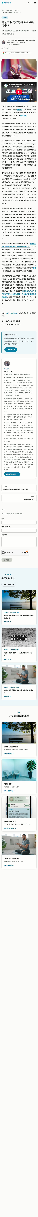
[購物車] (31, 3)
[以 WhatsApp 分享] (3, 48)
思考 (34, 268)
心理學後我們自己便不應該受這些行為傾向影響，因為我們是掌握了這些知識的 (18, 294)
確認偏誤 (23, 116)
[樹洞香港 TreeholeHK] (6, 3)
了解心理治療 (11, 349)
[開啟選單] (35, 3)
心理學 (17, 10)
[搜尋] (28, 3)
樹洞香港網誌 (9, 10)
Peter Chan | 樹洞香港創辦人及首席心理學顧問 (21, 40)
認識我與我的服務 (11, 474)
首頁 (2, 10)
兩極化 (19, 109)
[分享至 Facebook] (7, 48)
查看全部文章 (8, 584)
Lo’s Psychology (12, 313)
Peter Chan (8, 371)
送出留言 (7, 560)
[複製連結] (11, 48)
